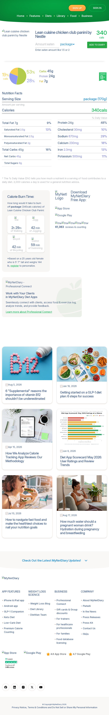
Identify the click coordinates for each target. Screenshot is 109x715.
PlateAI (87, 606)
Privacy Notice (19, 707)
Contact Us (89, 628)
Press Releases (91, 617)
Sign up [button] (77, 8)
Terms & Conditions (37, 707)
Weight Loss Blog (40, 603)
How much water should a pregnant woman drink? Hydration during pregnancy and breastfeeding (79, 527)
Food (73, 15)
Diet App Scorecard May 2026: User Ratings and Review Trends (81, 461)
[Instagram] (23, 687)
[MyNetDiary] (22, 7)
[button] (72, 208)
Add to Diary (97, 44)
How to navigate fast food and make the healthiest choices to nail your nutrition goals (26, 523)
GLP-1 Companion (14, 611)
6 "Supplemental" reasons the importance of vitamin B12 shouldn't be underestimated (26, 395)
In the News (89, 611)
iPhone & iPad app (14, 600)
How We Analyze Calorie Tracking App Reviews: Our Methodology (23, 457)
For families (63, 633)
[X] (32, 687)
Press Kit (88, 622)
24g (47, 76)
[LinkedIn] (14, 687)
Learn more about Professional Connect (29, 311)
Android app (11, 606)
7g (43, 81)
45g (46, 71)
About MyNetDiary (93, 600)
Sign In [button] (97, 8)
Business (86, 15)
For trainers (63, 618)
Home (20, 15)
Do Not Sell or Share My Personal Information (74, 707)
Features (34, 15)
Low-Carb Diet (12, 622)
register (15, 265)
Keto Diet (9, 617)
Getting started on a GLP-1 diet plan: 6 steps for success (80, 394)
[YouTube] (41, 687)
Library (61, 15)
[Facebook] (5, 687)
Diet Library (36, 609)
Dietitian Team (38, 614)
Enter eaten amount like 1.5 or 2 (52, 49)
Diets (48, 15)
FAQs (86, 634)
